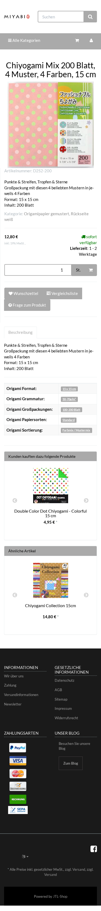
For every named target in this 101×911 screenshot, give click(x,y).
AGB (58, 690)
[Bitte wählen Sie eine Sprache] (25, 856)
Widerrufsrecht (66, 718)
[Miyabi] (17, 16)
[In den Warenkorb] (91, 270)
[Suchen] (90, 16)
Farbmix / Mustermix (76, 430)
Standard (68, 420)
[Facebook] (93, 848)
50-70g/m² (69, 399)
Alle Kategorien (26, 40)
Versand (78, 869)
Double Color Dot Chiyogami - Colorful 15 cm (50, 513)
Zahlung (10, 685)
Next (86, 500)
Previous (14, 500)
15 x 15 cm (69, 389)
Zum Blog (70, 763)
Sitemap (61, 699)
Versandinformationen (21, 695)
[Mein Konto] (91, 40)
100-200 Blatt (71, 409)
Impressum (63, 708)
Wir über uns (14, 676)
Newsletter (13, 704)
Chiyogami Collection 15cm (50, 605)
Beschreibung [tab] (20, 332)
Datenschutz (64, 680)
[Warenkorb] (77, 40)
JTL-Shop (60, 896)
